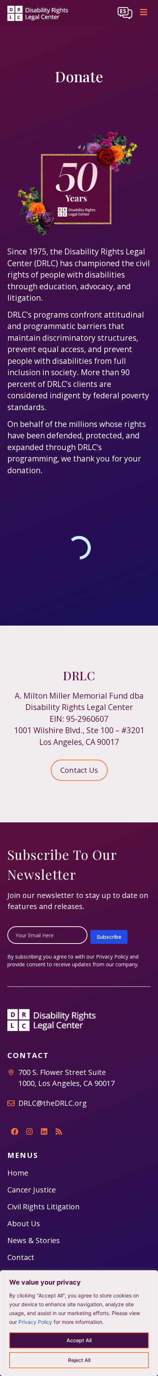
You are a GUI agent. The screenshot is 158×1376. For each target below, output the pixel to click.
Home (17, 1173)
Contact (20, 1257)
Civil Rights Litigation (43, 1207)
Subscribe (109, 937)
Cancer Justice (31, 1190)
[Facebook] (14, 1131)
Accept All (79, 1340)
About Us (23, 1223)
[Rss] (58, 1131)
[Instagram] (29, 1131)
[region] (79, 1323)
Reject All (79, 1360)
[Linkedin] (44, 1131)
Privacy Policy (35, 1322)
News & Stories (33, 1240)
